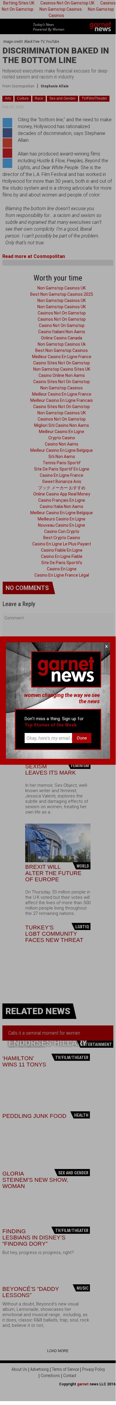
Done (82, 738)
